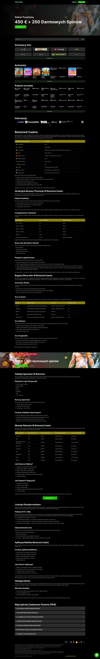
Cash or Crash (80, 94)
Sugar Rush (26, 76)
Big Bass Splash (18, 76)
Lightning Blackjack (34, 107)
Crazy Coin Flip (62, 94)
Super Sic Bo (79, 106)
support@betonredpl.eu (71, 656)
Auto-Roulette (35, 94)
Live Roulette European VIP (26, 95)
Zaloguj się (74, 2)
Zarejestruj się (81, 2)
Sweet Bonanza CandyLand (18, 107)
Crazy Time (61, 106)
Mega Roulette (44, 106)
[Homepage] (19, 2)
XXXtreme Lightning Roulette (52, 95)
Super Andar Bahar (70, 95)
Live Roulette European (17, 95)
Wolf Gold (79, 76)
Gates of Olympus (34, 77)
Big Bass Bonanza (43, 77)
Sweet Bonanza (71, 76)
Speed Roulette (71, 106)
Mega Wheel (52, 106)
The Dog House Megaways (53, 77)
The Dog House (62, 76)
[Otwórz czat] (96, 655)
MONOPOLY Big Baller (45, 95)
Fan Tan (25, 106)
